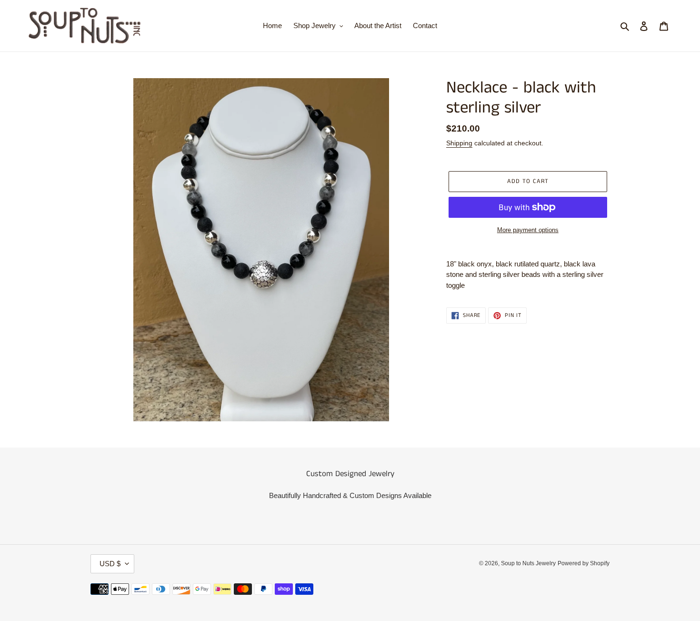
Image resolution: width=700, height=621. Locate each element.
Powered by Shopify (584, 563)
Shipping (459, 143)
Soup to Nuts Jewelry (528, 563)
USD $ (110, 564)
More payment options (528, 230)
